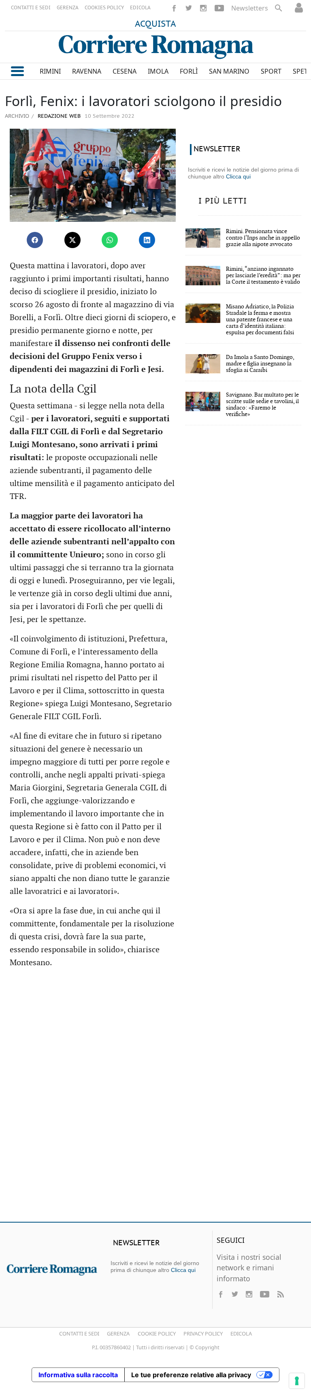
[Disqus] (155, 1099)
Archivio (17, 115)
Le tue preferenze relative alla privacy (191, 1375)
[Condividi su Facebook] (35, 240)
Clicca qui (238, 176)
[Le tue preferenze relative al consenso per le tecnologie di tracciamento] (297, 1381)
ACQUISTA (155, 24)
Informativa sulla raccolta (78, 1375)
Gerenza (118, 1333)
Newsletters (249, 8)
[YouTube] (219, 8)
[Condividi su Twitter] (72, 240)
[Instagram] (203, 8)
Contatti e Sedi (79, 1333)
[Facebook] (174, 8)
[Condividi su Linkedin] (147, 240)
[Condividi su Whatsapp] (110, 240)
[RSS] (280, 1294)
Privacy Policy (203, 1333)
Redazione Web (58, 116)
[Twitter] (189, 8)
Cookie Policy (157, 1333)
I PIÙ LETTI (222, 201)
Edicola (241, 1333)
